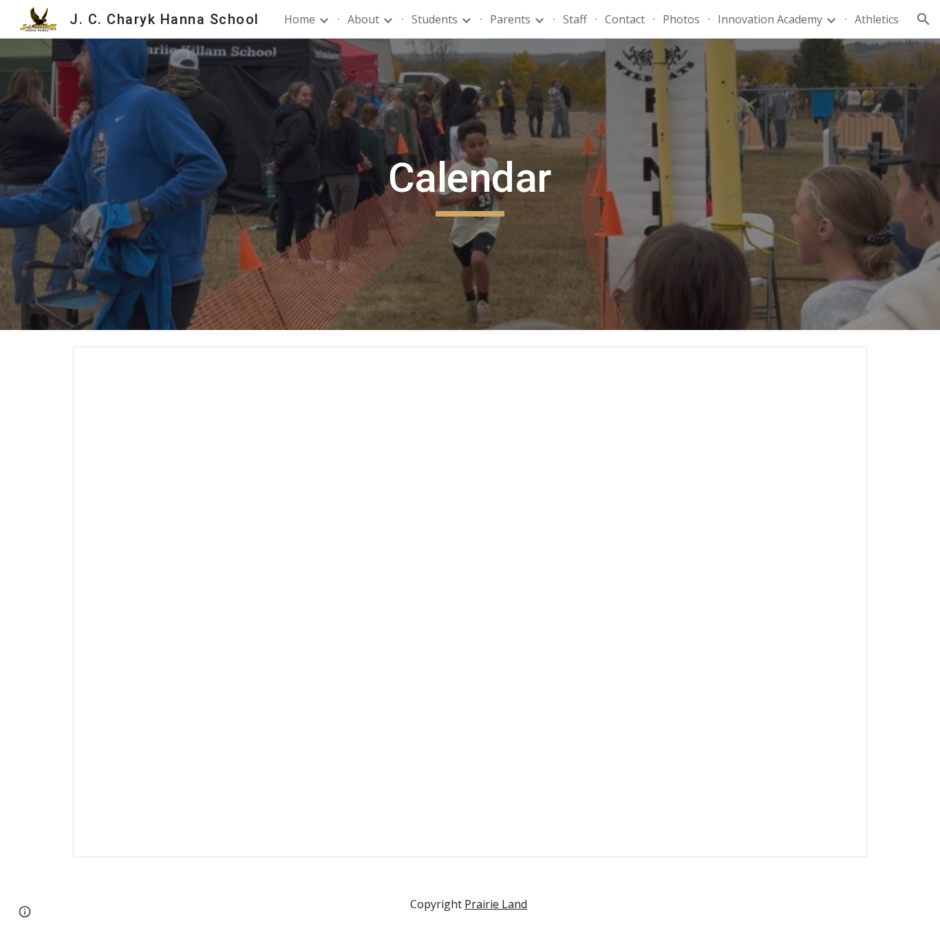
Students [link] (435, 19)
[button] (923, 19)
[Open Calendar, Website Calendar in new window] (841, 364)
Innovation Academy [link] (770, 19)
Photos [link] (681, 19)
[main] (470, 184)
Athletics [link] (877, 19)
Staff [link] (575, 19)
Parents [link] (510, 19)
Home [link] (299, 19)
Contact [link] (625, 19)
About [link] (363, 19)
